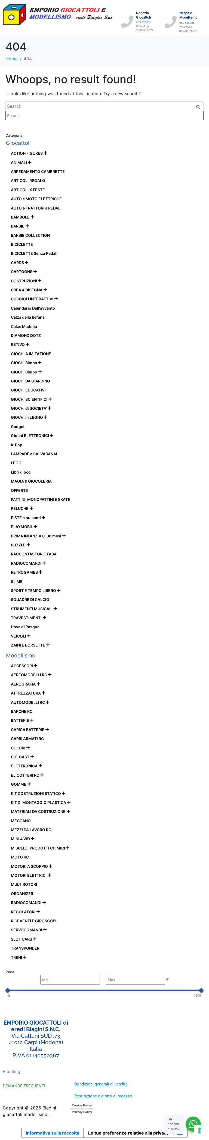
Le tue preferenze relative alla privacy (128, 1133)
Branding (11, 1071)
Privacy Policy (82, 1112)
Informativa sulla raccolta (52, 1133)
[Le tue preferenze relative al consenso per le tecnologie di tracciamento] (199, 1130)
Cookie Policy (82, 1105)
